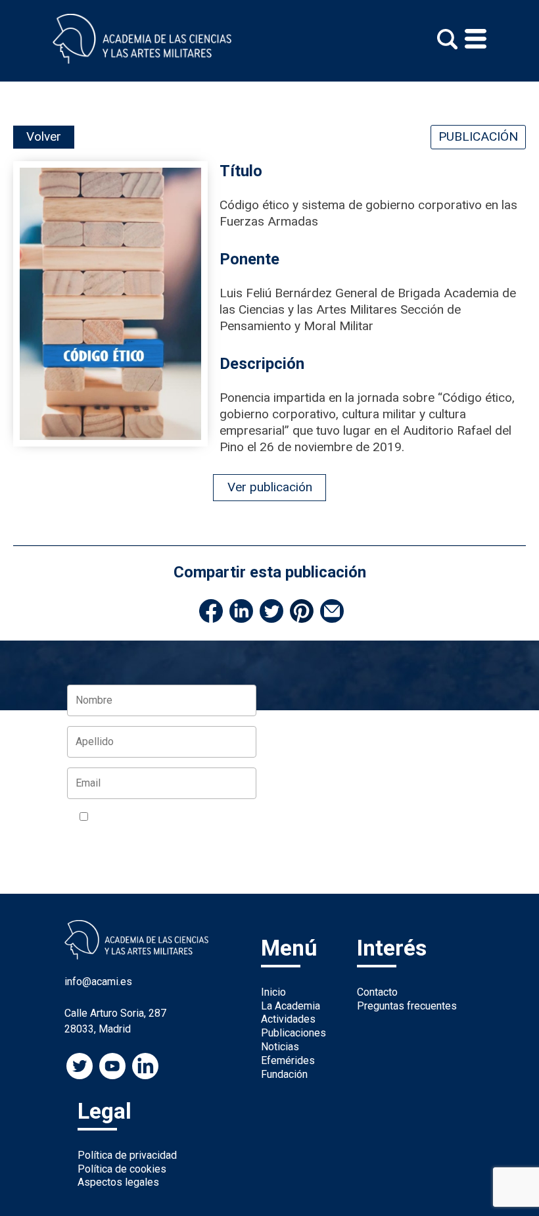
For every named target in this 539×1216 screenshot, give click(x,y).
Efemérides (288, 1060)
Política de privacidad (127, 1155)
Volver (43, 136)
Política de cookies (122, 1169)
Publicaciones (293, 1033)
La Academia (290, 1006)
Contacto (377, 992)
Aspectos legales (118, 1182)
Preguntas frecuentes (407, 1006)
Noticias (280, 1046)
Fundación (284, 1074)
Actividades (288, 1019)
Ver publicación (269, 487)
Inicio (273, 992)
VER (89, 834)
